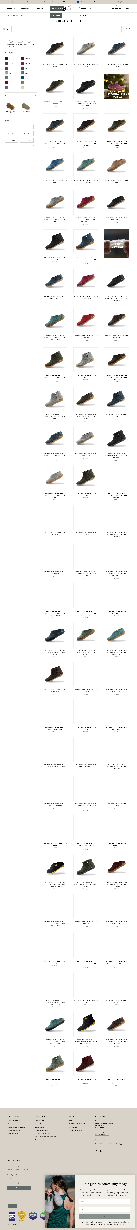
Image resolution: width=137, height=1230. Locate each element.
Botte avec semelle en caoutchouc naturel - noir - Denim (85, 845)
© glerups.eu (13, 1225)
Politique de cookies (13, 1130)
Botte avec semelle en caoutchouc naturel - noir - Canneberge (116, 1081)
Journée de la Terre (75, 1130)
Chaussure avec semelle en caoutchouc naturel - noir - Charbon (116, 298)
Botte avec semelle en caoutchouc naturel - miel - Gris (55, 416)
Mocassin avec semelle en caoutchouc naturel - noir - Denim (55, 652)
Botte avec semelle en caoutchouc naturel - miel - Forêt (55, 377)
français (11, 1206)
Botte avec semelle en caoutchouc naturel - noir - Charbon (116, 456)
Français (119, 2)
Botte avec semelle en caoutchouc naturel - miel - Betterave (86, 963)
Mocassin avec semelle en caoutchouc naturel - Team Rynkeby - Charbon (55, 884)
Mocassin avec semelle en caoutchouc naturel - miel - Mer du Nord (55, 338)
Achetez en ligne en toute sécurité (47, 1136)
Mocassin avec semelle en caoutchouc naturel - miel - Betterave (117, 884)
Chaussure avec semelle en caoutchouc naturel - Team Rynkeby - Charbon (117, 963)
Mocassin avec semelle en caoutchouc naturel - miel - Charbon (86, 143)
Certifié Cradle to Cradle (77, 1124)
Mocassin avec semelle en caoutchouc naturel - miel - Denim (55, 143)
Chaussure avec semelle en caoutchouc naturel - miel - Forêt (86, 416)
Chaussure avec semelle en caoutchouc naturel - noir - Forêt (55, 766)
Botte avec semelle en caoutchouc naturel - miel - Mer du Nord (55, 613)
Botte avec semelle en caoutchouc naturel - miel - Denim (86, 259)
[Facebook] (96, 1150)
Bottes (28, 45)
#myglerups (122, 1144)
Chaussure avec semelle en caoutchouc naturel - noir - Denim (85, 806)
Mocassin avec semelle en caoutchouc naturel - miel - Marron (117, 377)
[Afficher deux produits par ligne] (4, 29)
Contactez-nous (12, 1133)
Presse (71, 1121)
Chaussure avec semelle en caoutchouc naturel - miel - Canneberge (117, 574)
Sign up (19, 1188)
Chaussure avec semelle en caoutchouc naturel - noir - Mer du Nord (55, 924)
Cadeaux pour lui (19, 15)
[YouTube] (105, 1150)
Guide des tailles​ (40, 1127)
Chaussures (20, 45)
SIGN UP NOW (105, 1216)
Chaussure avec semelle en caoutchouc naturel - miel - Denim (55, 456)
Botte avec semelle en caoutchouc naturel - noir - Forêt (85, 884)
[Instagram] (101, 1150)
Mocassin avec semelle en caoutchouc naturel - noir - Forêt (85, 574)
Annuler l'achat (40, 1140)
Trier (128, 29)
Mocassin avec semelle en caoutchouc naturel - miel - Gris (55, 220)
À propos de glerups (85, 9)
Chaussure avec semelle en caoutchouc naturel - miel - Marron (117, 1042)
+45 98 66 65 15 (104, 1132)
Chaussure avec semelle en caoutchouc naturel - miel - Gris (55, 495)
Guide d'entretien (41, 1124)
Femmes (11, 8)
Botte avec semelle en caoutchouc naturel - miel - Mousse (55, 1081)
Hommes (25, 8)
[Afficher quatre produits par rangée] (7, 29)
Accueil (9, 15)
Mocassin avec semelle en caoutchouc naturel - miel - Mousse (86, 652)
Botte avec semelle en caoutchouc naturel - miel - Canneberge (86, 613)
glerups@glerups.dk (102, 1135)
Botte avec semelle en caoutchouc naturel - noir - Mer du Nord (55, 1002)
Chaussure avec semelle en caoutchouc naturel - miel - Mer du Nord (117, 652)
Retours (9, 1124)
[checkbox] (14, 58)
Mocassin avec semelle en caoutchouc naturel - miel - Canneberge (86, 220)
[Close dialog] (133, 1177)
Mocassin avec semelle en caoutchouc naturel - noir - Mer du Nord (55, 1042)
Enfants (39, 8)
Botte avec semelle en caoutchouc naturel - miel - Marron (117, 766)
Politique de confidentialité (16, 1127)
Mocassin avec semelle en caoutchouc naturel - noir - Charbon (85, 104)
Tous (34, 45)
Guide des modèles (41, 1130)
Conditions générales (14, 1121)
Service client (40, 1121)
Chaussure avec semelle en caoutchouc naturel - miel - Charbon (117, 534)
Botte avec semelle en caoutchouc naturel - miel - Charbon (117, 495)
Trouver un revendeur (42, 1133)
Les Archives (73, 1127)
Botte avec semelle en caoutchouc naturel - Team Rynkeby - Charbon (86, 1042)
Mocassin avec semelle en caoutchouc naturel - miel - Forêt (117, 143)
